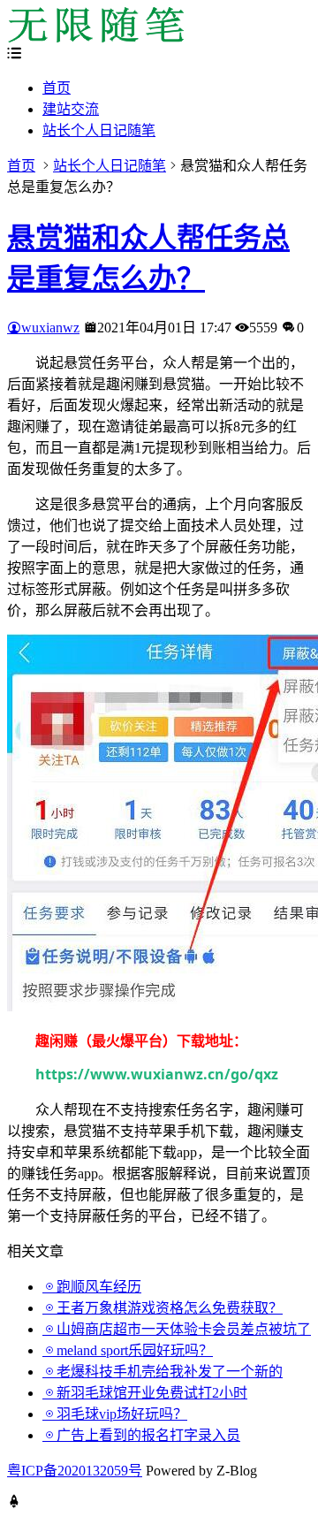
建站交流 (70, 109)
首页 (56, 87)
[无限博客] (95, 37)
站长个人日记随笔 (98, 130)
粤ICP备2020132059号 (74, 1470)
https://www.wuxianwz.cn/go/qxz (156, 1074)
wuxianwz (50, 327)
